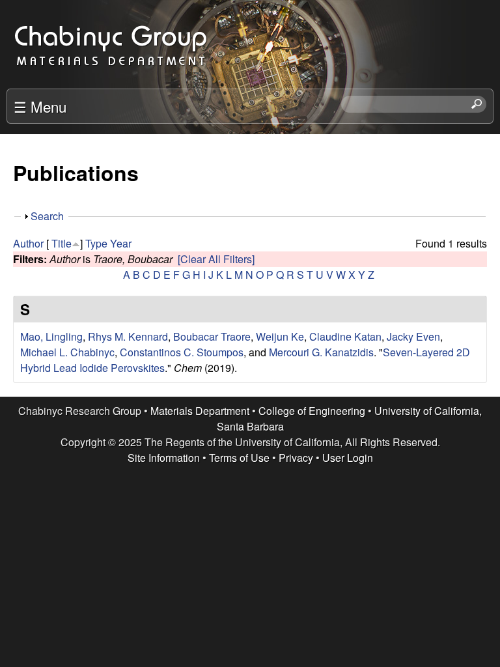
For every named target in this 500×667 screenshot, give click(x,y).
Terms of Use (239, 457)
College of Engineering (311, 410)
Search (47, 215)
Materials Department (199, 410)
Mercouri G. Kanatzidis (321, 352)
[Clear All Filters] (216, 258)
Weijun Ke (280, 336)
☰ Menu (40, 106)
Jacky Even (413, 336)
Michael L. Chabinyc (67, 352)
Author (28, 243)
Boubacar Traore (212, 336)
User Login (347, 457)
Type (96, 243)
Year (121, 243)
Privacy (296, 457)
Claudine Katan (345, 336)
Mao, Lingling (51, 336)
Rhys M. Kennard (128, 336)
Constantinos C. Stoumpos (181, 352)
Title (61, 243)
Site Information (164, 457)
